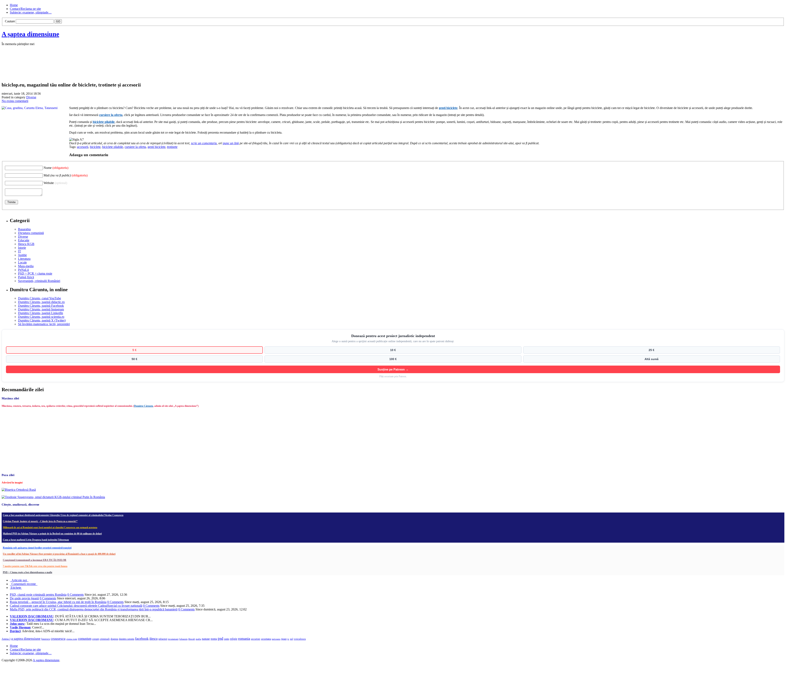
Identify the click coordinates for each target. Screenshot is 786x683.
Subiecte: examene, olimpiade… (31, 12)
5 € (134, 350)
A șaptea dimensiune (30, 34)
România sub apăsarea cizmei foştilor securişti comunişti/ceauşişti (37, 547)
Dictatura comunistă (31, 233)
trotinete (172, 147)
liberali (191, 639)
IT (19, 251)
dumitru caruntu (126, 639)
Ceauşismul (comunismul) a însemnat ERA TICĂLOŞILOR (34, 560)
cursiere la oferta (110, 115)
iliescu (153, 638)
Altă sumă (651, 359)
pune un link (231, 143)
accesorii (82, 147)
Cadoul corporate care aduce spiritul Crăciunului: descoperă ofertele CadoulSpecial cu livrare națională (76, 605)
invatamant (173, 639)
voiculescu (300, 638)
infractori (162, 639)
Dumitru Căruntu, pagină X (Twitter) (42, 320)
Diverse (31, 97)
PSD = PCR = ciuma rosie (35, 273)
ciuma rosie (71, 639)
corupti (95, 639)
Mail (66, 175)
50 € (134, 359)
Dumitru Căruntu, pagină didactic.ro (41, 302)
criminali (105, 639)
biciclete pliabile (104, 122)
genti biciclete (448, 108)
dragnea (114, 639)
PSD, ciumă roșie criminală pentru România (38, 594)
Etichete (16, 587)
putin (226, 639)
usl (291, 639)
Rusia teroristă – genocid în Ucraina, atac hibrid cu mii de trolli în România (58, 602)
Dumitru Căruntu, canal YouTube (39, 298)
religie (233, 638)
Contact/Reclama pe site (25, 8)
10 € (393, 350)
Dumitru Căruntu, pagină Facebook (41, 305)
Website (55, 183)
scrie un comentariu (204, 143)
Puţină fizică (26, 277)
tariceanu (276, 639)
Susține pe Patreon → (393, 369)
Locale (22, 262)
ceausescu (58, 639)
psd (220, 638)
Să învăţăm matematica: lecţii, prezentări (44, 324)
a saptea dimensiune (26, 639)
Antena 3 (6, 639)
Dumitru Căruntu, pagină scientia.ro (41, 316)
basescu (45, 639)
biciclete (95, 147)
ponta (214, 638)
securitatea (266, 639)
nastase (206, 638)
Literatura (24, 258)
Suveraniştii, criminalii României (39, 281)
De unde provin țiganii (24, 598)
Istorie (22, 247)
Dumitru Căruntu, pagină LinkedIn (40, 313)
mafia (198, 639)
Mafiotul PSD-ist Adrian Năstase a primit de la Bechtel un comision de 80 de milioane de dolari (52, 533)
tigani (284, 639)
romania (244, 638)
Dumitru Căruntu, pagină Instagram (41, 309)
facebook (142, 638)
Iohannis (183, 639)
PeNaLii (23, 270)
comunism (84, 638)
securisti (255, 638)
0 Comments (75, 594)
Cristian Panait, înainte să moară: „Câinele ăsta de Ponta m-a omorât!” (40, 521)
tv (288, 639)
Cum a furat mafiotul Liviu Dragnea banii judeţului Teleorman (36, 539)
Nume (56, 167)
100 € (393, 359)
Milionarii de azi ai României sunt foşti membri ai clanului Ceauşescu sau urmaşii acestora (50, 527)
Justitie (22, 255)
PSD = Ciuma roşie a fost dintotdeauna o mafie (27, 572)
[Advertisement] (63, 68)
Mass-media (26, 266)
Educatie (23, 240)
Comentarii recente (23, 584)
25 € (651, 350)
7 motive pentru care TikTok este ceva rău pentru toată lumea (35, 566)
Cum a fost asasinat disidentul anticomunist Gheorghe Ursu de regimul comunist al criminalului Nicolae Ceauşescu (63, 515)
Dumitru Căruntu (143, 406)
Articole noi (19, 580)
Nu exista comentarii (15, 101)
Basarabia (24, 229)
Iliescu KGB (26, 244)
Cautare (10, 21)
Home (14, 5)
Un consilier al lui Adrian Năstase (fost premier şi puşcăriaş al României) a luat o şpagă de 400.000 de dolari (59, 553)
